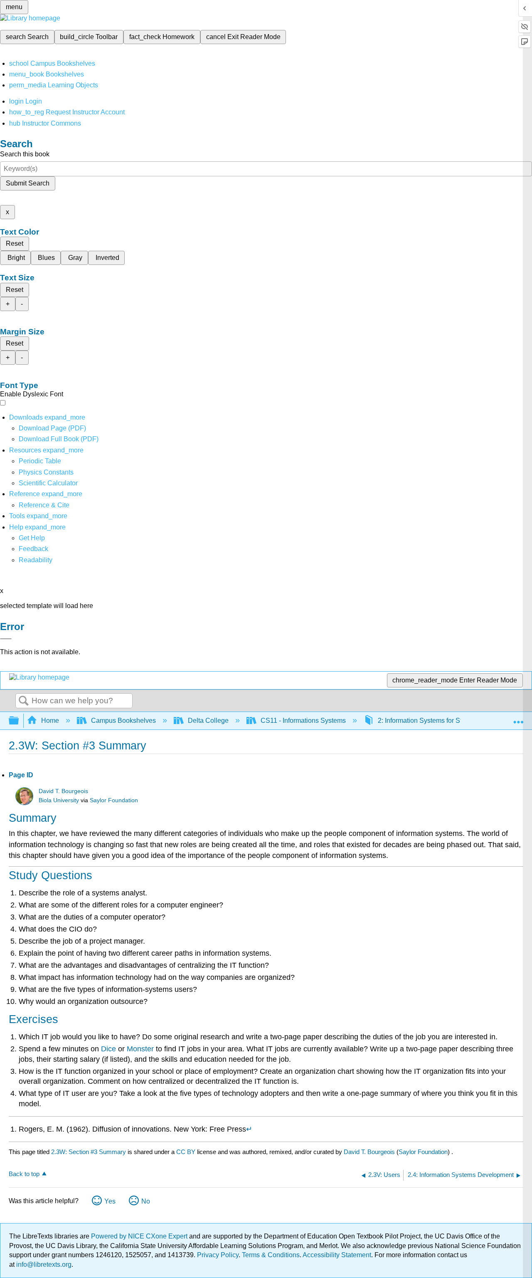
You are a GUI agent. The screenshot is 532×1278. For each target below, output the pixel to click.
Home (50, 720)
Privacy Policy (218, 1254)
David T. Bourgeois (63, 791)
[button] (33, 548)
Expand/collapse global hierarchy (19, 721)
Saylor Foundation (114, 800)
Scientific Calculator (48, 483)
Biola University (59, 800)
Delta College (208, 720)
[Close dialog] (6, 638)
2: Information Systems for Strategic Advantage (446, 720)
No (145, 1201)
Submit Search (27, 183)
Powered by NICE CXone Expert (140, 1236)
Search (23, 701)
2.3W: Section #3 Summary (88, 1151)
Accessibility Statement (337, 1254)
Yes (110, 1201)
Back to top (24, 1173)
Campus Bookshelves (123, 720)
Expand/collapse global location (518, 718)
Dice (108, 1049)
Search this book (24, 154)
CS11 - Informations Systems (303, 720)
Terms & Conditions (271, 1254)
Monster (140, 1049)
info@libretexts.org (43, 1264)
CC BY (186, 1151)
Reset (14, 243)
